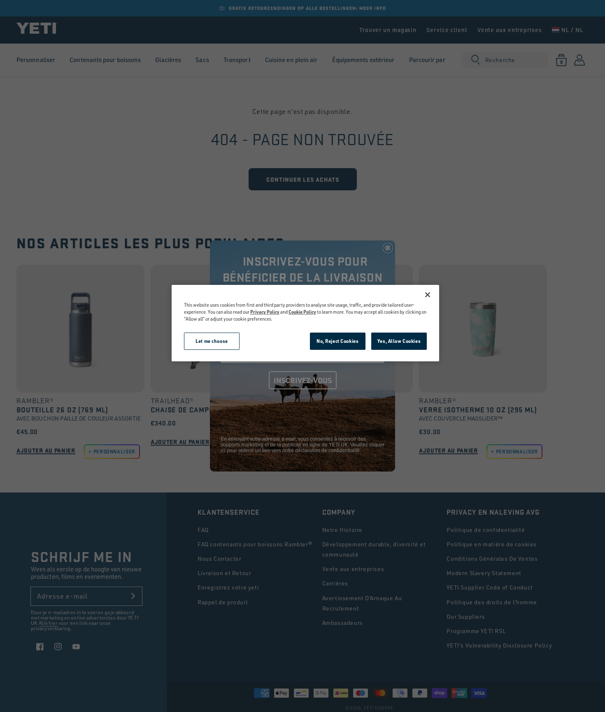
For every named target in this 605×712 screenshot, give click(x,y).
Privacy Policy (264, 312)
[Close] (428, 295)
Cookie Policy (302, 312)
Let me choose (211, 341)
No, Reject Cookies (337, 341)
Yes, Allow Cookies (399, 341)
